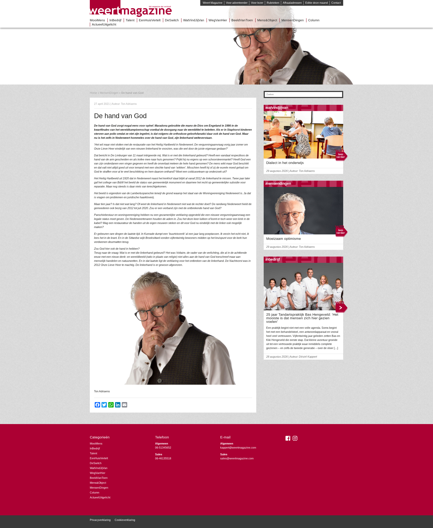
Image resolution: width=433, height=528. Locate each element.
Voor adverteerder (236, 2)
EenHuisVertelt (150, 20)
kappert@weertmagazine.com (238, 447)
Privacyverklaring (100, 520)
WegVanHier (218, 20)
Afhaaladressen (292, 2)
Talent (130, 20)
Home (93, 92)
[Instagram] (296, 439)
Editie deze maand (316, 2)
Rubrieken (273, 2)
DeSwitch (172, 20)
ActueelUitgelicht (104, 24)
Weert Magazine (212, 2)
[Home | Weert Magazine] (131, 16)
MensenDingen (292, 20)
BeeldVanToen (242, 20)
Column (314, 20)
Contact (336, 2)
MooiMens (97, 20)
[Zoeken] (340, 95)
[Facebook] (289, 439)
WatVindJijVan (193, 20)
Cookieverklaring (125, 520)
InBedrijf (115, 20)
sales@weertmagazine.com (237, 458)
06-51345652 (163, 447)
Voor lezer (257, 2)
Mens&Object (267, 20)
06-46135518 (163, 458)
